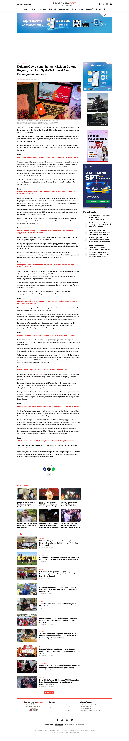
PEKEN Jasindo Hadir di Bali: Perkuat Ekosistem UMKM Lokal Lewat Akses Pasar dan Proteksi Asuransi (58, 620)
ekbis (74, 9)
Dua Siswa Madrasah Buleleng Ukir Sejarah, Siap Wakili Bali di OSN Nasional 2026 (100, 225)
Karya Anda (84, 730)
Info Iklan (92, 730)
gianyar (41, 555)
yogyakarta (42, 663)
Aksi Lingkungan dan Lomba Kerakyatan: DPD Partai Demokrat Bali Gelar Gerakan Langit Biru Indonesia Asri (58, 589)
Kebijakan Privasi (74, 730)
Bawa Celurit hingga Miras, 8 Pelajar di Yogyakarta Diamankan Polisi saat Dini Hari (48, 157)
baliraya (33, 9)
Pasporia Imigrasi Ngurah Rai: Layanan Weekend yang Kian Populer (26, 504)
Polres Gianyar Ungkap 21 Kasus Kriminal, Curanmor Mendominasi (42, 370)
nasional (52, 9)
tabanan (42, 616)
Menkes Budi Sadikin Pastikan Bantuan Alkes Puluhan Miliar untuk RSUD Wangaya (48, 406)
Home (25, 9)
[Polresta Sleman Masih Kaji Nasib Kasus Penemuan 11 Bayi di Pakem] (27, 515)
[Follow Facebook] (99, 4)
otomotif (89, 9)
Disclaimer (64, 730)
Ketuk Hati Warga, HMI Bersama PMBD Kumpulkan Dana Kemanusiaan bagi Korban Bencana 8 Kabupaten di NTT (59, 682)
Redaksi (46, 730)
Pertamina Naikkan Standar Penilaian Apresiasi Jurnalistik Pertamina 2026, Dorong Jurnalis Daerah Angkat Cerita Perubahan (100, 254)
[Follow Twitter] (103, 4)
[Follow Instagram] (107, 4)
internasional (64, 9)
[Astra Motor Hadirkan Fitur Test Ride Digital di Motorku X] (27, 604)
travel (98, 9)
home (50, 705)
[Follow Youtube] (111, 4)
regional (43, 9)
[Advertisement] (64, 47)
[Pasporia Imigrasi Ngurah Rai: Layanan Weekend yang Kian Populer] (27, 494)
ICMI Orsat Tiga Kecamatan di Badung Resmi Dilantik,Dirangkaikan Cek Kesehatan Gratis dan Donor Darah (58, 543)
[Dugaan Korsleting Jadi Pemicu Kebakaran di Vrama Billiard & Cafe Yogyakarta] (71, 494)
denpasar (42, 585)
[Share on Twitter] (49, 469)
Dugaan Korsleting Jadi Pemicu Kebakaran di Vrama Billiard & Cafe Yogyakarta (46, 335)
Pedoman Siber (54, 730)
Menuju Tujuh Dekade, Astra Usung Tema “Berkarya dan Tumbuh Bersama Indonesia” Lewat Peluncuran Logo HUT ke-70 (99, 240)
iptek (81, 9)
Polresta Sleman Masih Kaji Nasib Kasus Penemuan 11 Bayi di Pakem (27, 525)
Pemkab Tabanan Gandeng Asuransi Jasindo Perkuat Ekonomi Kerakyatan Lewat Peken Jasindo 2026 (59, 651)
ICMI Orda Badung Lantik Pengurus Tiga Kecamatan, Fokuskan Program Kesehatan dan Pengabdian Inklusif (58, 574)
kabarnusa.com (64, 732)
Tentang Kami (38, 730)
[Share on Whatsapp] (53, 469)
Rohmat (19, 79)
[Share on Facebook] (44, 469)
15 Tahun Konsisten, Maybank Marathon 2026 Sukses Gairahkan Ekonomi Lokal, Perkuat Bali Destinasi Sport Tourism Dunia (57, 636)
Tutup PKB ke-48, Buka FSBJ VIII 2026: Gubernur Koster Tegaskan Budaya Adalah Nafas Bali (48, 504)
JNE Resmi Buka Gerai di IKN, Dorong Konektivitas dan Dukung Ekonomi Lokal (46, 441)
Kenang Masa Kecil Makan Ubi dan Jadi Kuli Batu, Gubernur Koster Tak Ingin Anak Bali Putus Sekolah (70, 525)
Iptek (49, 474)
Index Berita (49, 692)
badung (41, 538)
